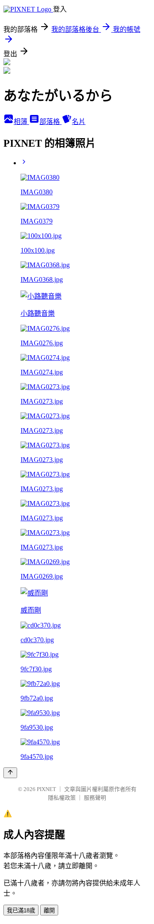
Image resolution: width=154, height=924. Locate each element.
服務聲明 (95, 797)
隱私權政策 (62, 797)
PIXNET (46, 789)
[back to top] (10, 772)
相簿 (21, 121)
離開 (49, 910)
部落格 (50, 121)
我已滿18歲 (21, 910)
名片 (79, 121)
